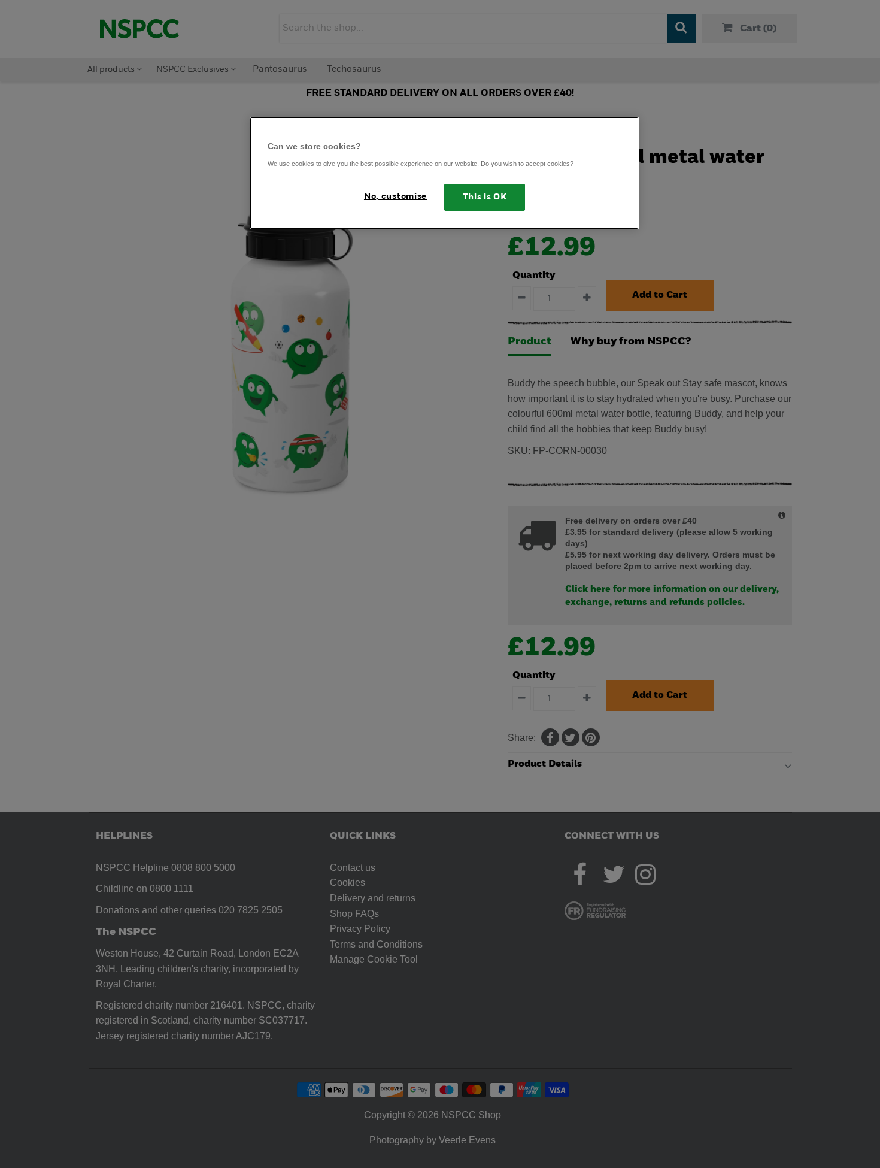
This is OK (485, 197)
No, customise (395, 196)
